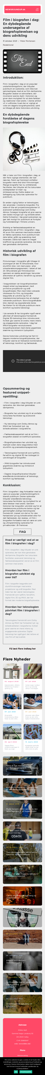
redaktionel (8, 45)
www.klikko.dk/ (25, 1044)
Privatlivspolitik (26, 1072)
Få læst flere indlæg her (22, 648)
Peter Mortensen (27, 41)
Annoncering (22, 1056)
